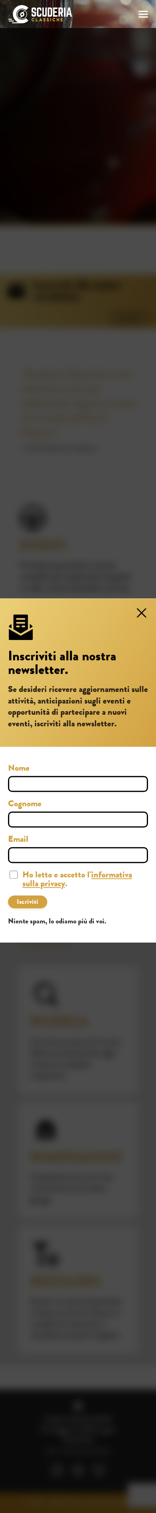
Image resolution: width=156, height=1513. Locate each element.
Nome (19, 769)
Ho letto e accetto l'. (77, 880)
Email (18, 840)
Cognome (25, 804)
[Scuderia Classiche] (40, 14)
